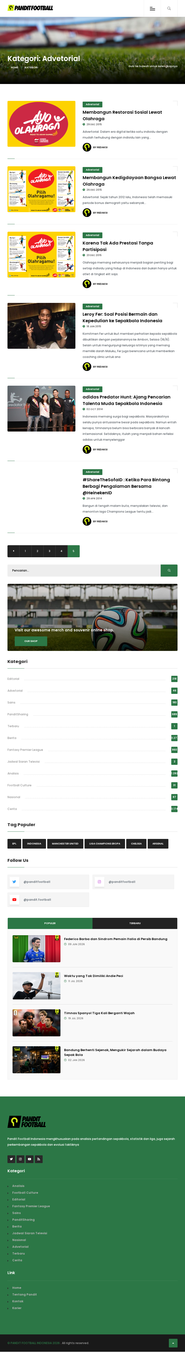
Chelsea (136, 843)
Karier (16, 1308)
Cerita (12, 809)
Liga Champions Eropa (104, 843)
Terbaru (13, 726)
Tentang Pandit (24, 1294)
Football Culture (19, 785)
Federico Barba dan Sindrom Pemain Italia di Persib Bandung (115, 939)
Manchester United (65, 843)
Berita (11, 738)
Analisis (13, 773)
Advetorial (92, 104)
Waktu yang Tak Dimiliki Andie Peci (93, 976)
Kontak (17, 1301)
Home (14, 67)
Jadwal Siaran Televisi (23, 762)
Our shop (31, 641)
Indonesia (34, 843)
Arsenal (158, 843)
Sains (11, 702)
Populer (50, 923)
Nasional (13, 797)
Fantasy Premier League (25, 750)
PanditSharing (17, 714)
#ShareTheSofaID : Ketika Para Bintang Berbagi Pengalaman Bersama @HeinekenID (126, 486)
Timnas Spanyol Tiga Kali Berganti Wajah (99, 1013)
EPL (14, 843)
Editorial (13, 679)
